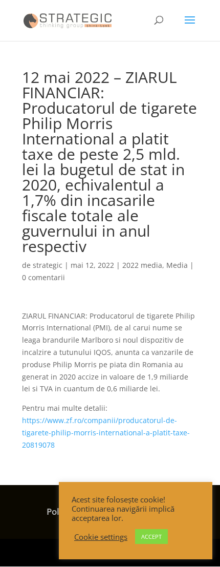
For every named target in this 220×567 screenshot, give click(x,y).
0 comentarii (43, 277)
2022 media (142, 265)
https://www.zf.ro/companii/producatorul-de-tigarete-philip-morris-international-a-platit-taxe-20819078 (106, 432)
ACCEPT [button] (151, 536)
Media (177, 265)
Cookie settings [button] (100, 536)
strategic (47, 265)
